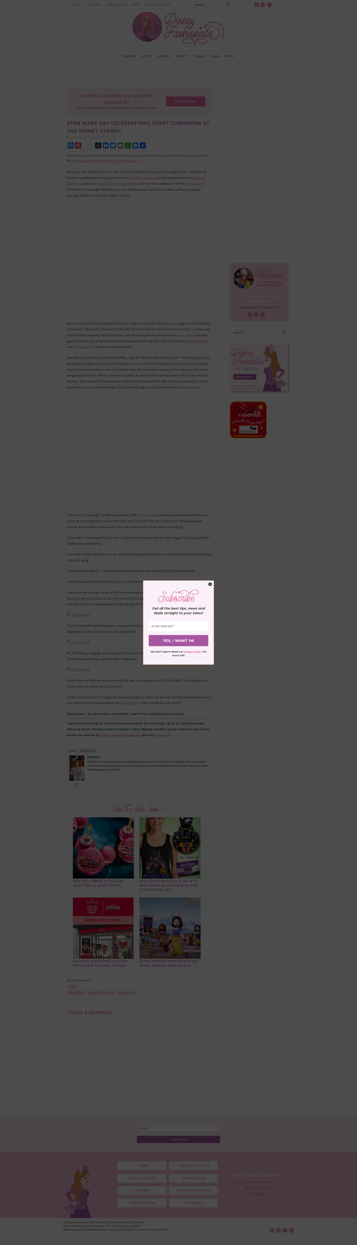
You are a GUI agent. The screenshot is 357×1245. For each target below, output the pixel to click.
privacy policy (193, 651)
